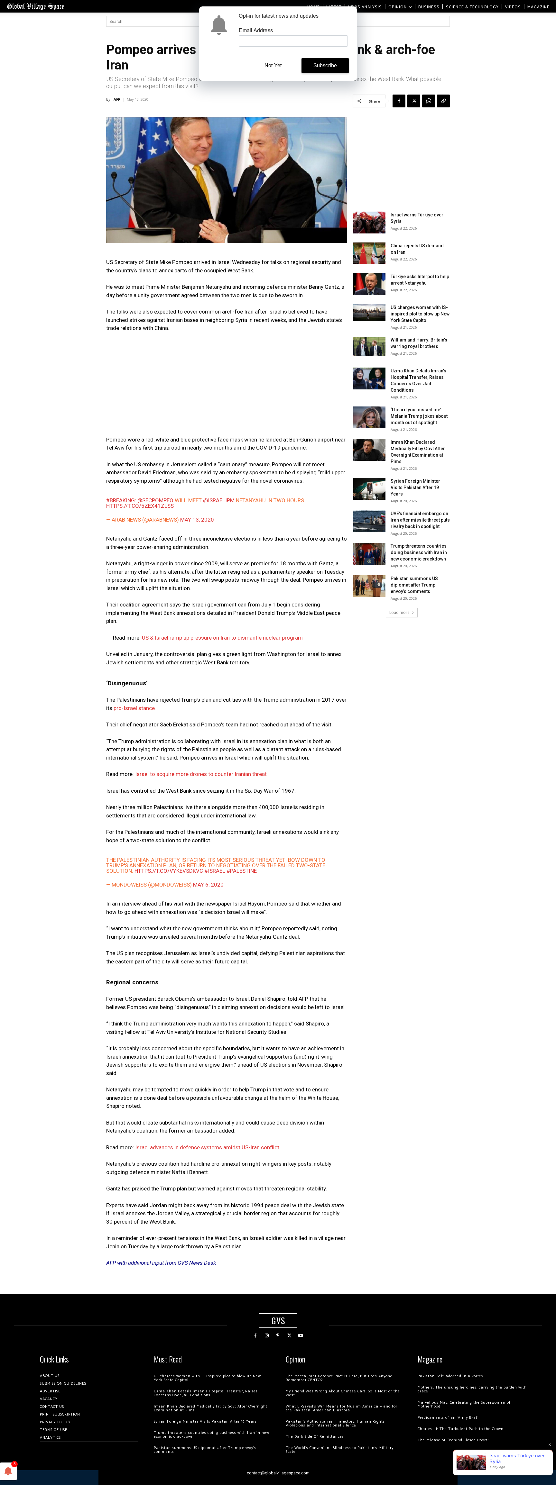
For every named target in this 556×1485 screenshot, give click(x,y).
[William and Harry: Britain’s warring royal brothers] (369, 346)
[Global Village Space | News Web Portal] (35, 6)
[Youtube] (301, 1336)
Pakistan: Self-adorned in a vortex (450, 1376)
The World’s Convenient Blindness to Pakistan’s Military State (340, 1450)
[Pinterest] (278, 1336)
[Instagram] (267, 1336)
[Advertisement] (226, 386)
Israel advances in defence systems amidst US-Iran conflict (207, 1147)
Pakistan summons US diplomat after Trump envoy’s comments (414, 585)
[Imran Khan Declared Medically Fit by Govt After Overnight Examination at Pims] (369, 450)
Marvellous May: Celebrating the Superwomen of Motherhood (464, 1404)
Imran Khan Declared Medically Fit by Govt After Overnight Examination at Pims (210, 1408)
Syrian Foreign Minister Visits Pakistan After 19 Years (415, 487)
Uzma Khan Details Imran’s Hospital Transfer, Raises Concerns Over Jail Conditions (206, 1393)
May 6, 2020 (208, 884)
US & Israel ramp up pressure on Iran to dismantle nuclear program (222, 637)
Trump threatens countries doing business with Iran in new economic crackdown (419, 552)
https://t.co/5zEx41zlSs (140, 506)
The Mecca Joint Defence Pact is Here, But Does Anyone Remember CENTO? (339, 1378)
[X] (413, 101)
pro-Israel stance (133, 708)
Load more (399, 612)
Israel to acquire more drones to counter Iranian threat (201, 774)
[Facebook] (399, 101)
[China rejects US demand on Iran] (369, 253)
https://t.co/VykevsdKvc (168, 871)
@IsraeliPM (219, 500)
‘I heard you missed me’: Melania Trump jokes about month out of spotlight (419, 416)
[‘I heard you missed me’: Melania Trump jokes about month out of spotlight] (369, 417)
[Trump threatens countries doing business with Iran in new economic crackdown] (369, 554)
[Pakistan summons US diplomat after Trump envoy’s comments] (369, 586)
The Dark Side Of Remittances (315, 1437)
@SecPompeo (155, 500)
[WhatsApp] (428, 101)
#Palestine (242, 871)
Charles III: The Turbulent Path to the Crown (461, 1429)
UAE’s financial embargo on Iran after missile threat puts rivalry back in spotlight (420, 520)
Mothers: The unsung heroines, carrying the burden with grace (472, 1389)
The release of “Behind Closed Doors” (454, 1440)
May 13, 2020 (197, 519)
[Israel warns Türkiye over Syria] (369, 223)
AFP (117, 99)
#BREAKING (120, 500)
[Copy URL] (443, 101)
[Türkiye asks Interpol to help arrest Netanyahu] (369, 284)
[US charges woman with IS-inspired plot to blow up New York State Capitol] (369, 312)
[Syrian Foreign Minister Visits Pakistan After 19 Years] (369, 489)
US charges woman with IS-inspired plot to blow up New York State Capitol (420, 314)
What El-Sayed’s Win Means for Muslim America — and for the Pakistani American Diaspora (341, 1408)
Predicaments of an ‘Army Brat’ (448, 1418)
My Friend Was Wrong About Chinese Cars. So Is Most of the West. (343, 1393)
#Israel (214, 871)
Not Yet (273, 65)
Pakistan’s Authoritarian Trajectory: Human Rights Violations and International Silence (335, 1423)
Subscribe (325, 65)
